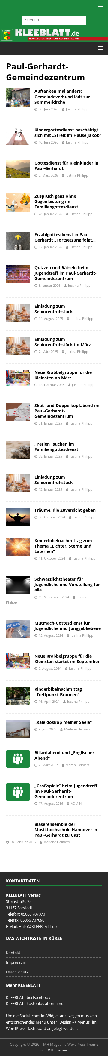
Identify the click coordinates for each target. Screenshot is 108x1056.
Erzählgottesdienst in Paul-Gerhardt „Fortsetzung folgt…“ (66, 237)
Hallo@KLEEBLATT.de (38, 926)
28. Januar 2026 (50, 214)
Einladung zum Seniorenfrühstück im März (62, 341)
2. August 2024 (50, 668)
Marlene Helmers (77, 729)
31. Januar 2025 (50, 423)
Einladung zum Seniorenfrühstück (53, 308)
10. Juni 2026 (48, 142)
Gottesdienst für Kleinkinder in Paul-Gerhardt (66, 165)
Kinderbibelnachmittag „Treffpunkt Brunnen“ (58, 691)
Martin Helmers (77, 765)
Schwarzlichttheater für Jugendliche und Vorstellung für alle (67, 584)
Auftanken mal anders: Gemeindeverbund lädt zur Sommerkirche (62, 96)
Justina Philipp (77, 109)
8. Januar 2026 (49, 285)
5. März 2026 (48, 175)
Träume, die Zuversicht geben (65, 510)
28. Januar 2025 (50, 456)
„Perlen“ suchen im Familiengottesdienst (56, 446)
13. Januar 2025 (50, 489)
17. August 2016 (51, 803)
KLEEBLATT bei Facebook (28, 997)
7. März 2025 (48, 351)
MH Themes (57, 1050)
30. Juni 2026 (48, 109)
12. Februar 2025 (51, 384)
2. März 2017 (48, 765)
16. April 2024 (49, 701)
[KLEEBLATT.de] (54, 38)
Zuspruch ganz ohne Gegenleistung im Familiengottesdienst (56, 201)
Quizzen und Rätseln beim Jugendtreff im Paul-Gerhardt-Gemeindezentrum (65, 273)
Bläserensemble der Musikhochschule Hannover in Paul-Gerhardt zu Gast (65, 829)
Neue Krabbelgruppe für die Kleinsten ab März (63, 375)
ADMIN (76, 803)
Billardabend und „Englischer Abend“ (64, 755)
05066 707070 (33, 914)
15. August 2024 (51, 635)
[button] (99, 6)
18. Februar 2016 (23, 842)
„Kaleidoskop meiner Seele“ (63, 722)
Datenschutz (17, 971)
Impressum (16, 962)
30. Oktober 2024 (52, 517)
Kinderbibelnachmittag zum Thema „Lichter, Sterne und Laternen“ (63, 546)
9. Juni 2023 (47, 729)
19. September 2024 (54, 597)
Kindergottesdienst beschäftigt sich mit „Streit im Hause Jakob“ (67, 132)
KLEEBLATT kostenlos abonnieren (36, 1003)
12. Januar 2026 (50, 247)
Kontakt (13, 952)
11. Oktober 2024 (52, 558)
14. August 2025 (51, 318)
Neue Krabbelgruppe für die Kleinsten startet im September (67, 658)
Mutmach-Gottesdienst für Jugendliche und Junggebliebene (67, 625)
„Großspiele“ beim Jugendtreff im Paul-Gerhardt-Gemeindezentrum (66, 791)
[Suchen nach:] (54, 20)
